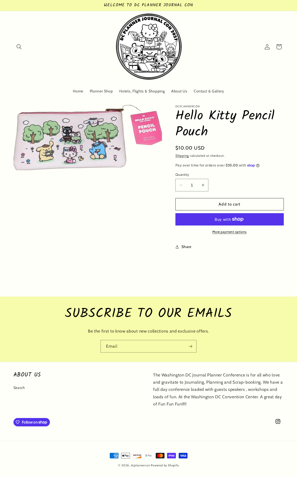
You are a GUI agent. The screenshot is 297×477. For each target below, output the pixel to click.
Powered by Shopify (165, 465)
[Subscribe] (190, 346)
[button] (19, 47)
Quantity (182, 175)
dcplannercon (140, 465)
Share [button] (186, 246)
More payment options (229, 232)
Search (19, 387)
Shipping (182, 155)
